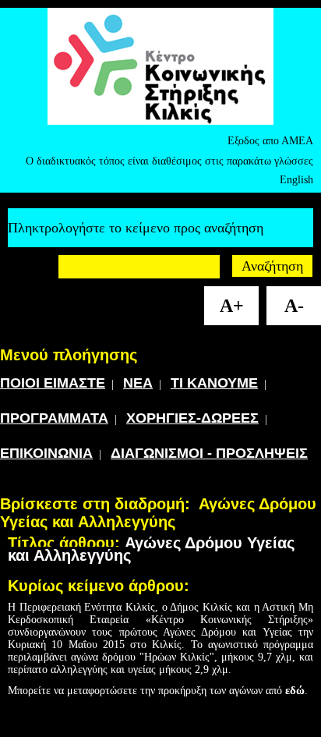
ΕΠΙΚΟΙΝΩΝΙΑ (46, 453)
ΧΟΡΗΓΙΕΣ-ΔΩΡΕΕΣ (192, 418)
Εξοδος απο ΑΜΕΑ (270, 141)
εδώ (295, 690)
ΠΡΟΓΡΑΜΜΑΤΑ (54, 418)
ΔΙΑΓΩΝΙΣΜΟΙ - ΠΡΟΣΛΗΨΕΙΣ (209, 453)
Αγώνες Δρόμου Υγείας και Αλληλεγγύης (158, 512)
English (296, 180)
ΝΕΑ (138, 383)
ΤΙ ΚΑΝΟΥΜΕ (214, 383)
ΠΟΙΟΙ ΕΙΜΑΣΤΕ (52, 383)
